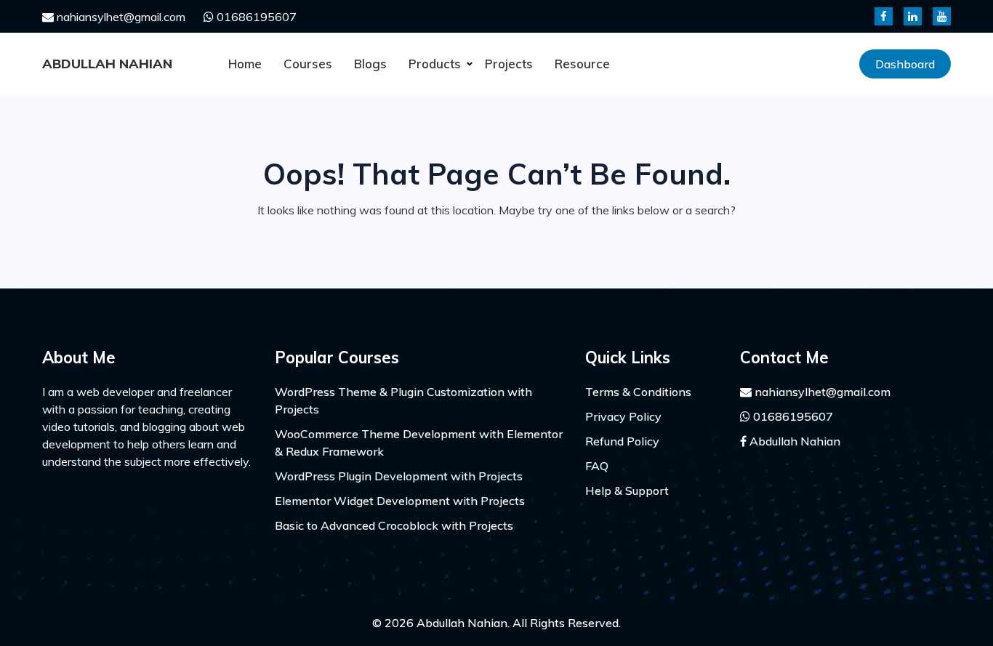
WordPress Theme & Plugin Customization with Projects (403, 400)
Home (245, 63)
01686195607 (255, 16)
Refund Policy (622, 441)
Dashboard (905, 64)
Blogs (370, 63)
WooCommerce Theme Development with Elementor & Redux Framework (419, 443)
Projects (509, 63)
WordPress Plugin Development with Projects (399, 476)
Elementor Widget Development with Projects (400, 500)
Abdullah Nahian (107, 63)
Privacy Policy (623, 416)
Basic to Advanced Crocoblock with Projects (394, 525)
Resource (582, 63)
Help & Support (627, 490)
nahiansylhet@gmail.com (119, 16)
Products (435, 63)
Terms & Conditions (638, 391)
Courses (308, 63)
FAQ (596, 466)
